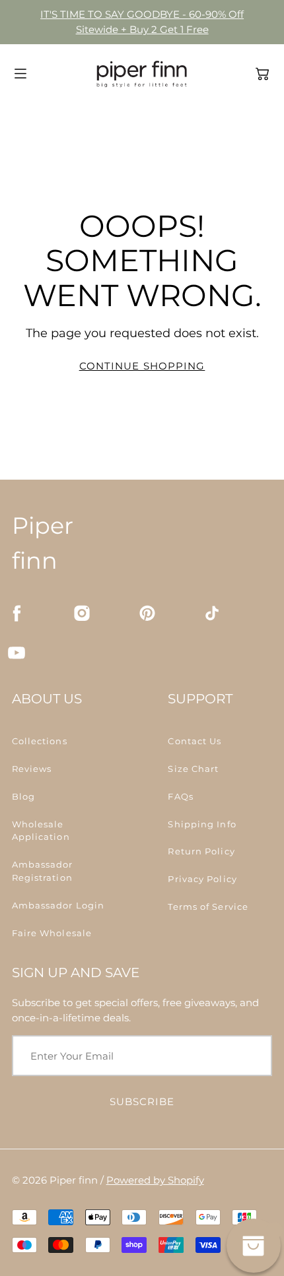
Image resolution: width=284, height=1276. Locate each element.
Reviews (32, 768)
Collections (39, 741)
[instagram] (82, 613)
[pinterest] (147, 613)
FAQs (180, 796)
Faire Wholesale (52, 933)
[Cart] (262, 74)
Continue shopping (142, 366)
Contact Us (194, 741)
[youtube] (16, 652)
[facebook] (16, 613)
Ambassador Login (58, 905)
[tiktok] (212, 613)
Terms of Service (208, 906)
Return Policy (201, 851)
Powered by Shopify (155, 1180)
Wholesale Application (41, 831)
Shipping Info (202, 824)
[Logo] (142, 74)
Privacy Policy (202, 879)
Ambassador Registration (42, 871)
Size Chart (193, 768)
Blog (23, 796)
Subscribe (142, 1101)
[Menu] (20, 74)
